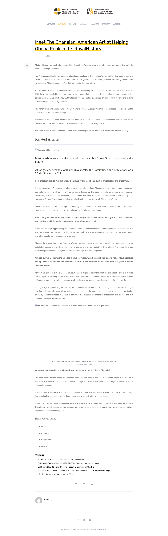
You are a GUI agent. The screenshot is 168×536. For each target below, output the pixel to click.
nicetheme (102, 529)
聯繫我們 (106, 24)
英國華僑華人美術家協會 (81, 529)
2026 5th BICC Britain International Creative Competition (61, 459)
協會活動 (95, 24)
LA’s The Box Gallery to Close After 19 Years (56, 474)
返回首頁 (51, 24)
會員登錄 (117, 24)
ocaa (37, 56)
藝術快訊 (62, 24)
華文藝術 (73, 24)
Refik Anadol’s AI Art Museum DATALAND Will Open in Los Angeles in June (68, 463)
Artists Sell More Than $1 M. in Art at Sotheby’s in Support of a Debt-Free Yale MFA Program (75, 470)
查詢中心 (84, 24)
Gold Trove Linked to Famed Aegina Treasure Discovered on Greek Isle (67, 467)
